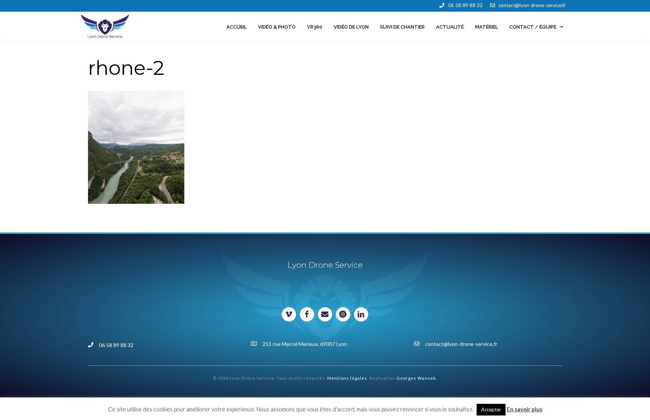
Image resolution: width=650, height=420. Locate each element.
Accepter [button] (491, 409)
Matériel (486, 27)
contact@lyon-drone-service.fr (532, 5)
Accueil (236, 27)
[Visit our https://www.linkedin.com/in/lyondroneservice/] (361, 314)
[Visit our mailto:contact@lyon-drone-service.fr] (325, 314)
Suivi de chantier (402, 27)
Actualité (450, 27)
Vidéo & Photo (277, 27)
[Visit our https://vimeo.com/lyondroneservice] (289, 314)
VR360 (314, 27)
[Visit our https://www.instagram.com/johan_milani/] (343, 314)
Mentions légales (347, 378)
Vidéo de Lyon (351, 27)
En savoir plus (524, 409)
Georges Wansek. (416, 378)
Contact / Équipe (532, 27)
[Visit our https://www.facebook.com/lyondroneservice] (307, 314)
